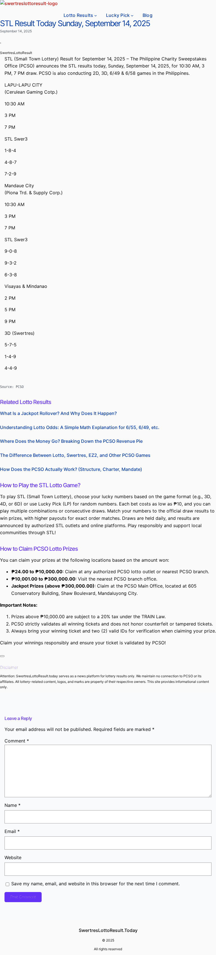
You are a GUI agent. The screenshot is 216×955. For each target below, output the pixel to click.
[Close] (2, 656)
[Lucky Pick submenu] (132, 15)
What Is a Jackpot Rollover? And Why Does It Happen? (58, 413)
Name (12, 805)
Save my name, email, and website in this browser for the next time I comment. (95, 883)
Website (12, 857)
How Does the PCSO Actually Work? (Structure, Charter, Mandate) (71, 469)
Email (12, 831)
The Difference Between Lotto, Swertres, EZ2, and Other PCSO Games (75, 455)
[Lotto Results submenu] (95, 15)
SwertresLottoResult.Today (108, 930)
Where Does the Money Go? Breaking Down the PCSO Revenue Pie (71, 441)
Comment (16, 741)
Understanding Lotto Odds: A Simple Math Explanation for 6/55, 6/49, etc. (79, 427)
